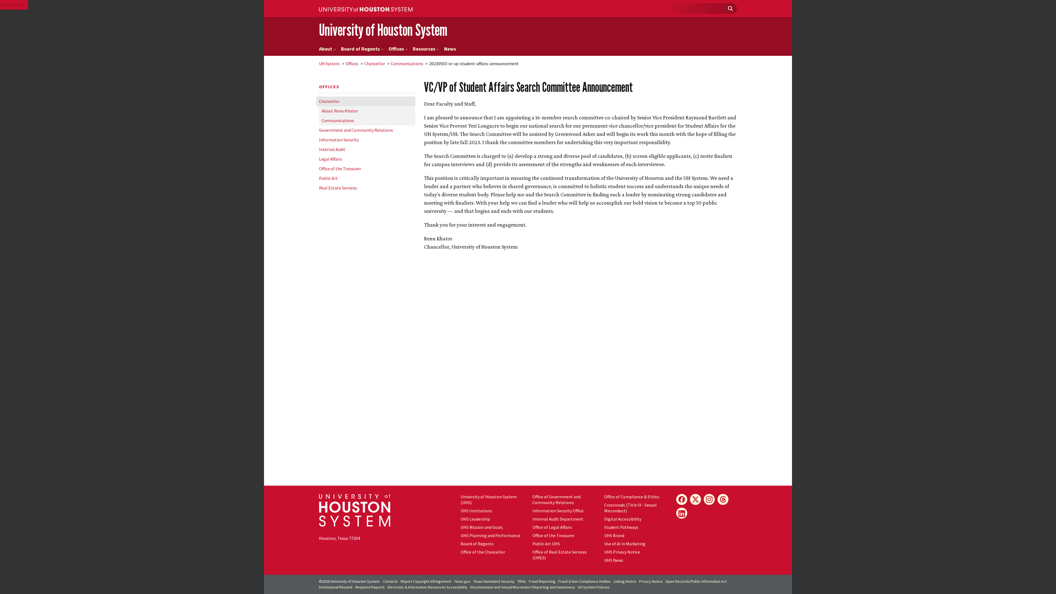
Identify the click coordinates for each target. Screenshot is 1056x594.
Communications (407, 63)
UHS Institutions (476, 510)
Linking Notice (625, 581)
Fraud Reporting (542, 581)
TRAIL (521, 581)
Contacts (390, 581)
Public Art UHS (546, 543)
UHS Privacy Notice (622, 552)
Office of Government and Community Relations (556, 499)
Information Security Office (558, 510)
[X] (695, 499)
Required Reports (370, 587)
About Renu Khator (340, 111)
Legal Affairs (330, 159)
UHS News (613, 560)
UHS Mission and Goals (482, 527)
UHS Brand (614, 535)
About (325, 49)
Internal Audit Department (557, 519)
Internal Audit (332, 149)
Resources (424, 49)
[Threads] (722, 499)
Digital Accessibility (622, 519)
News (450, 49)
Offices (396, 49)
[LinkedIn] (681, 513)
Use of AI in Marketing (624, 543)
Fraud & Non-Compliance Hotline (584, 581)
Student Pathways (621, 527)
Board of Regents (360, 49)
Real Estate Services (338, 188)
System (329, 63)
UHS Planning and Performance (490, 535)
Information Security (339, 139)
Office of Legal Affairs (552, 527)
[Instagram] (709, 499)
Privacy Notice (651, 581)
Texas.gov (462, 581)
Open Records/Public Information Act (696, 581)
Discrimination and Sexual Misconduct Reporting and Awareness (522, 587)
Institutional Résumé (336, 587)
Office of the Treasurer (340, 168)
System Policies (593, 587)
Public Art (328, 178)
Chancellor (374, 63)
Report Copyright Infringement (426, 581)
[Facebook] (681, 499)
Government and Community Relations (356, 130)
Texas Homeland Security (494, 581)
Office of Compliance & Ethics (631, 496)
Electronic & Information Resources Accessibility (427, 587)
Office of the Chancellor (483, 552)
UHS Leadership (475, 519)
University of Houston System (383, 29)
